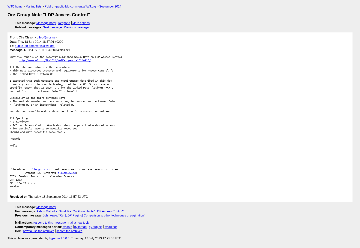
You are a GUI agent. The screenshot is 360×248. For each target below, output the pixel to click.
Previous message (76, 27)
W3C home (15, 6)
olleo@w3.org (67, 172)
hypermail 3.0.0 (59, 238)
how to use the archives (38, 231)
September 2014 (110, 6)
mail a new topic (78, 222)
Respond (64, 23)
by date (67, 226)
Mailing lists (33, 6)
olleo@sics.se (46, 37)
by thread (80, 226)
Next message (52, 27)
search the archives (69, 231)
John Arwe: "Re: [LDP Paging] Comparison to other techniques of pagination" (94, 215)
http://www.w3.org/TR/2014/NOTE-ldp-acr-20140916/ (55, 60)
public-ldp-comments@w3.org (76, 6)
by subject (95, 226)
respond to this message (49, 222)
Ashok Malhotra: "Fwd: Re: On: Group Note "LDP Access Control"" (80, 211)
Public (49, 6)
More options (81, 23)
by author (110, 226)
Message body (46, 23)
